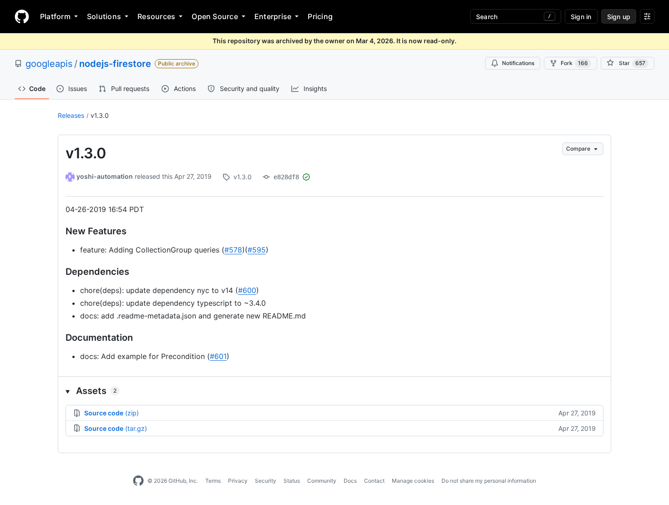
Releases (71, 115)
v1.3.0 (100, 115)
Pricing (320, 16)
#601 (218, 356)
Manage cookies (413, 480)
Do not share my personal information (488, 480)
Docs (350, 480)
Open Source (215, 16)
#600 (247, 290)
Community (321, 480)
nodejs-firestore (115, 63)
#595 (257, 249)
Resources (156, 16)
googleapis (48, 63)
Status (292, 480)
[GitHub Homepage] (138, 481)
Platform (55, 16)
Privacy (238, 480)
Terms (213, 480)
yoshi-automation (104, 176)
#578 (233, 249)
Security (265, 480)
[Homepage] (22, 16)
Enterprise (272, 16)
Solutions (104, 16)
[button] (334, 391)
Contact (374, 480)
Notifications (518, 63)
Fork (574, 63)
